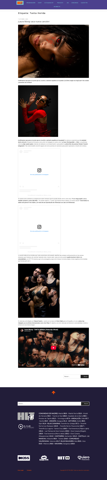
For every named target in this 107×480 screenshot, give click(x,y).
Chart (40, 3)
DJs (68, 3)
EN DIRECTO (57, 6)
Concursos (74, 3)
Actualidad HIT (48, 3)
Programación (31, 3)
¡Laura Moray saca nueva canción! (33, 21)
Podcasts (60, 3)
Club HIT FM (84, 3)
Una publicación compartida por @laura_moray (39, 195)
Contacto (29, 470)
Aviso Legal (20, 470)
